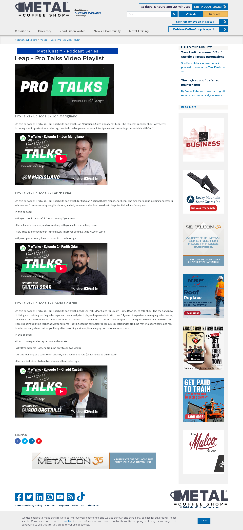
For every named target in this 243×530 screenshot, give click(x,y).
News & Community (107, 31)
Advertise (78, 505)
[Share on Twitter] (25, 441)
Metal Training (139, 31)
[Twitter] (29, 496)
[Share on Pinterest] (39, 441)
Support (64, 505)
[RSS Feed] (71, 496)
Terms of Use (65, 521)
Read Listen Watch (72, 31)
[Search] (174, 14)
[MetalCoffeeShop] (58, 9)
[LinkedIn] (39, 496)
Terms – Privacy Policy (28, 505)
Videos (44, 39)
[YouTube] (60, 496)
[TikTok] (81, 496)
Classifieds (22, 31)
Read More (188, 107)
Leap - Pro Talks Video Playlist (65, 39)
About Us (93, 505)
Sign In (192, 14)
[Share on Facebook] (18, 441)
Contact (50, 505)
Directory (44, 31)
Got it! (204, 520)
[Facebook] (19, 496)
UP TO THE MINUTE (196, 47)
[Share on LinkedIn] (32, 441)
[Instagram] (50, 497)
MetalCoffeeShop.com (26, 39)
